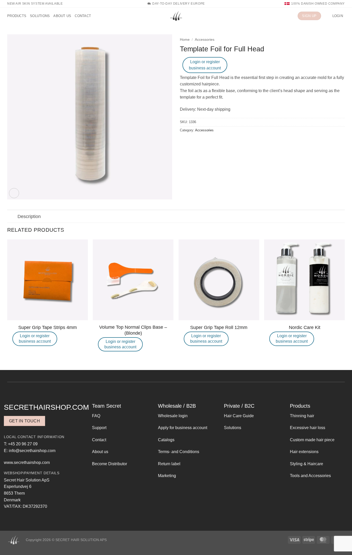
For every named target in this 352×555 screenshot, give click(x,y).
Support (99, 427)
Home (185, 40)
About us (62, 16)
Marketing (167, 475)
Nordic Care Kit (304, 327)
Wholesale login (173, 416)
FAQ (96, 416)
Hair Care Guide (239, 416)
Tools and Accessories (310, 475)
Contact (83, 16)
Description (29, 216)
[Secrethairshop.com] (176, 16)
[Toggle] (12, 216)
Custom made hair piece (312, 440)
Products (16, 16)
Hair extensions (304, 451)
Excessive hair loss (307, 427)
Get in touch (24, 421)
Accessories (204, 40)
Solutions (40, 16)
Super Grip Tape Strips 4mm (47, 327)
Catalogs (166, 440)
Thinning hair (302, 416)
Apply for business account (182, 427)
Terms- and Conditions (178, 451)
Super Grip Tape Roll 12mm (218, 327)
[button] (327, 16)
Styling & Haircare (306, 464)
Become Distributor (109, 464)
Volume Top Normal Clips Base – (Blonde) (133, 330)
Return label (169, 464)
